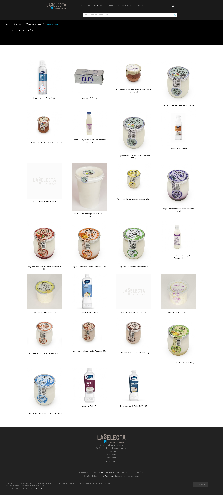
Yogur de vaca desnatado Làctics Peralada (44, 413)
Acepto (166, 484)
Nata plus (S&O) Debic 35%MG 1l (133, 406)
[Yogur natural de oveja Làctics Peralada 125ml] (133, 131)
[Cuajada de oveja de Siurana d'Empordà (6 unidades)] (133, 73)
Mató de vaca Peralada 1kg (45, 312)
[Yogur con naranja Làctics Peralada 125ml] (89, 242)
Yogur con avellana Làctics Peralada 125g (89, 351)
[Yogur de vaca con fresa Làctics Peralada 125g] (44, 242)
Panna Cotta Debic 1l (178, 149)
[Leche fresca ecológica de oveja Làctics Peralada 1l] (178, 237)
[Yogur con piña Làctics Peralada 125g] (178, 338)
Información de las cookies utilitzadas (25, 488)
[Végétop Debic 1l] (89, 385)
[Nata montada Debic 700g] (44, 77)
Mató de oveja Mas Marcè (178, 312)
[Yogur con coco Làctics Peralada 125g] (44, 334)
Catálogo (98, 6)
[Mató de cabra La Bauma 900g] (133, 292)
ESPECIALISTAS (112, 6)
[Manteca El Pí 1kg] (89, 77)
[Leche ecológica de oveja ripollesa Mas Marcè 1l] (89, 123)
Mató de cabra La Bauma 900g (134, 312)
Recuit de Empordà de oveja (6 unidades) (44, 142)
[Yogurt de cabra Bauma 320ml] (44, 181)
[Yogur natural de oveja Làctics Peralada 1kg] (89, 187)
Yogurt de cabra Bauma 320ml (44, 201)
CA (176, 6)
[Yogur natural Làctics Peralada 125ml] (133, 242)
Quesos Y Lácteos (33, 24)
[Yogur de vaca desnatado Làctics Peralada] (44, 389)
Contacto (126, 6)
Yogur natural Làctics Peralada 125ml (134, 267)
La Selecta (85, 6)
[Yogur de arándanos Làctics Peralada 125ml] (178, 184)
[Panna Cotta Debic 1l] (178, 128)
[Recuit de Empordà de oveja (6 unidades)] (44, 125)
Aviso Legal (109, 476)
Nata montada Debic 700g (44, 98)
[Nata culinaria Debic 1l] (89, 292)
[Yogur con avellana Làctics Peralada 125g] (89, 333)
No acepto (201, 484)
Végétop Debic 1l (89, 406)
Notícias (139, 6)
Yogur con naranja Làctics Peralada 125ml (89, 267)
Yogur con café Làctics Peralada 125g (133, 353)
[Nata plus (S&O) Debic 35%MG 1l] (133, 385)
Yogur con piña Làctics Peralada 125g (178, 363)
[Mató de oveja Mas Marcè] (178, 292)
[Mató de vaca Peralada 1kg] (44, 292)
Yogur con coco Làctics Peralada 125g (44, 353)
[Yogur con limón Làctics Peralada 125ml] (133, 179)
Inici (6, 24)
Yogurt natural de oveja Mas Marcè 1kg (178, 105)
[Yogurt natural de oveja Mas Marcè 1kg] (178, 81)
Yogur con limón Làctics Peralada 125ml (134, 199)
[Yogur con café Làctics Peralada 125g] (133, 333)
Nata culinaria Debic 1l (89, 312)
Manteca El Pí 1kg (89, 98)
